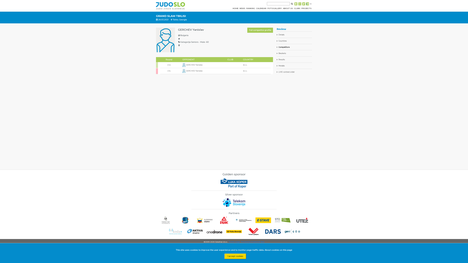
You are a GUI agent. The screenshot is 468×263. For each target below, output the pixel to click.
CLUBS (297, 8)
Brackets (282, 53)
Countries (282, 41)
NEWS (242, 8)
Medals (281, 66)
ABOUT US (288, 8)
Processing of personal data (252, 242)
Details (281, 35)
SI (311, 4)
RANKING (250, 8)
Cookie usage (234, 242)
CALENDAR (261, 8)
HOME (235, 8)
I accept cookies (235, 256)
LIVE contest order (286, 72)
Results (281, 59)
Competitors (284, 47)
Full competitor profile (260, 30)
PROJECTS (306, 8)
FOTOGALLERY (275, 8)
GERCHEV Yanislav (194, 65)
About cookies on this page (278, 250)
